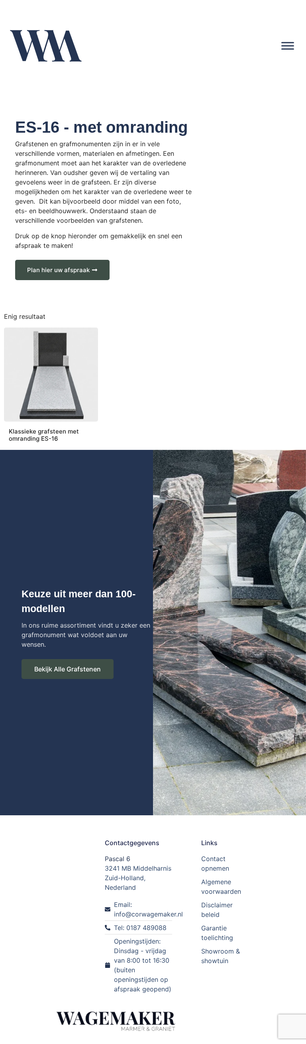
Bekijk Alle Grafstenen (67, 669)
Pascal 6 (117, 859)
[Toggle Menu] (287, 45)
